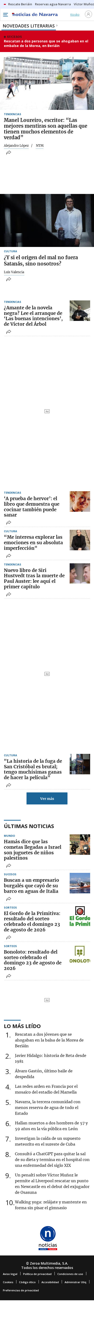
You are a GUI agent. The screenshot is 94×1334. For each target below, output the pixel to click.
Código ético (27, 1282)
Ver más (47, 798)
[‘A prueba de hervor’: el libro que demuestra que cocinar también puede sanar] (80, 501)
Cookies (8, 1282)
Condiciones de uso (70, 1274)
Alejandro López (16, 146)
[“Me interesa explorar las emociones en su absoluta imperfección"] (80, 540)
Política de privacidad (37, 1274)
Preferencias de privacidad (21, 1290)
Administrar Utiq (75, 1282)
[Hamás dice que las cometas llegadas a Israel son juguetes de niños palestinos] (80, 844)
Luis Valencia (14, 272)
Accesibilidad (50, 1282)
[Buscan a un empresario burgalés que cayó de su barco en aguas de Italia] (80, 883)
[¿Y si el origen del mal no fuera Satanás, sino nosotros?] (47, 220)
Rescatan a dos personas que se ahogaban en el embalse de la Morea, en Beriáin (46, 43)
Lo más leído (22, 1025)
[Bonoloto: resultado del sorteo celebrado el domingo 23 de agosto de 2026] (80, 955)
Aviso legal (10, 1274)
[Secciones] (5, 15)
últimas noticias (29, 826)
